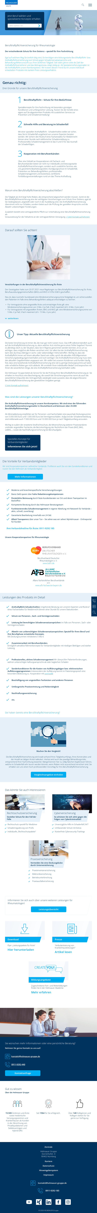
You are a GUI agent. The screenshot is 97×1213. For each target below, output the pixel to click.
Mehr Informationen (25, 476)
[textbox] (25, 26)
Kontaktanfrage (23, 1073)
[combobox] (25, 26)
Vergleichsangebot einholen (48, 774)
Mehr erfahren (41, 992)
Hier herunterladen (21, 949)
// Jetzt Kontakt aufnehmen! (78, 217)
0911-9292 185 (46, 528)
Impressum (48, 1175)
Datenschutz (48, 1166)
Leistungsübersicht (48, 909)
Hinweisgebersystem (48, 1170)
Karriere (48, 1161)
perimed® (48, 673)
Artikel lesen (63, 952)
